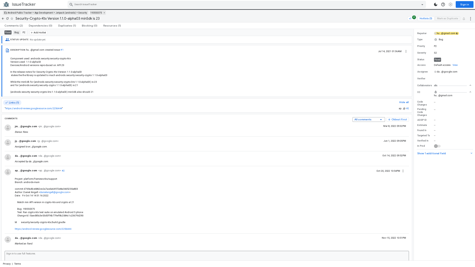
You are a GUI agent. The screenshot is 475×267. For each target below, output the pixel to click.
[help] (443, 4)
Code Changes (422, 103)
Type (419, 39)
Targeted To (423, 135)
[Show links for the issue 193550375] (104, 13)
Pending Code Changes (422, 112)
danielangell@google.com (54, 192)
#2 (407, 108)
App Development (44, 12)
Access (421, 65)
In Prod (421, 146)
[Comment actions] (403, 171)
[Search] (71, 4)
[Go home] (3, 18)
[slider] (414, 145)
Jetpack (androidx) (66, 12)
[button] (444, 39)
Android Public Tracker (20, 12)
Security (82, 12)
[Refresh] (7, 18)
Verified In (422, 140)
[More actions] (471, 19)
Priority (421, 46)
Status (421, 59)
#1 (61, 49)
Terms (17, 263)
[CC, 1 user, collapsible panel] (452, 92)
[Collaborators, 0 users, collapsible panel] (452, 85)
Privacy (7, 263)
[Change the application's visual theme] (435, 4)
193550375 (96, 12)
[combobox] (247, 4)
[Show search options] (422, 4)
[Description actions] (406, 51)
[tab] (13, 25)
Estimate (422, 125)
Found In (421, 130)
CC (418, 92)
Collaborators (424, 85)
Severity (421, 53)
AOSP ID (422, 120)
